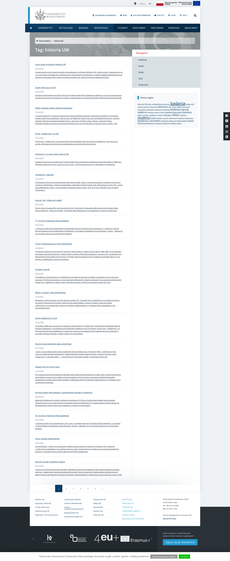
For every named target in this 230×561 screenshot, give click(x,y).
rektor (175, 114)
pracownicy (187, 112)
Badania (83, 27)
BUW (192, 104)
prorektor (145, 115)
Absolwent (191, 27)
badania (177, 103)
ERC (170, 107)
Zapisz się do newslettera (180, 542)
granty (178, 107)
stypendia (159, 118)
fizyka (174, 107)
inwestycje (158, 110)
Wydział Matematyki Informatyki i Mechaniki (156, 123)
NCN (145, 112)
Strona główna (45, 40)
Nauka (141, 66)
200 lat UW (141, 104)
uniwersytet (173, 118)
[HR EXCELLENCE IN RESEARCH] (49, 539)
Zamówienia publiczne (73, 516)
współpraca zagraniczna (169, 121)
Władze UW (39, 499)
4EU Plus (148, 104)
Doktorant (139, 27)
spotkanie (183, 115)
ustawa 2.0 (181, 118)
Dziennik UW (98, 515)
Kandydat (174, 27)
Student (123, 27)
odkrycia (151, 112)
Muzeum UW (127, 507)
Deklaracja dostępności (133, 519)
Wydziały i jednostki (43, 503)
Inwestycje (142, 59)
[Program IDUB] (78, 539)
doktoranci (163, 106)
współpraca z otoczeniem (148, 120)
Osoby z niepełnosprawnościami (73, 508)
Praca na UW (128, 503)
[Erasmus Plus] (135, 539)
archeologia (156, 104)
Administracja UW (42, 511)
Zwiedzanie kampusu (131, 511)
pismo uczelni (159, 112)
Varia (140, 78)
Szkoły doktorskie (42, 507)
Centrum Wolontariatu (73, 503)
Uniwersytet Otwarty (72, 499)
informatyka (150, 110)
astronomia (166, 104)
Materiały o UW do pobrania (46, 515)
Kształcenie (66, 27)
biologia (188, 104)
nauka (140, 112)
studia (153, 118)
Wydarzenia (143, 84)
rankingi (160, 115)
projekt (139, 115)
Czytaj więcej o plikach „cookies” (163, 557)
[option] (49, 539)
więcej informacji (169, 518)
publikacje (153, 115)
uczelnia (165, 118)
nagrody (185, 109)
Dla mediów (98, 507)
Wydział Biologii (182, 121)
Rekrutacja (127, 499)
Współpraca (101, 27)
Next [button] (153, 539)
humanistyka (141, 110)
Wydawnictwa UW (71, 513)
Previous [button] (32, 539)
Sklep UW (97, 503)
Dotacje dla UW (99, 499)
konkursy (175, 109)
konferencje (166, 110)
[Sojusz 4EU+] (106, 539)
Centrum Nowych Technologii (147, 107)
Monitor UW (98, 511)
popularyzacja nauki (173, 112)
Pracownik (157, 27)
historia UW (58, 40)
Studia (141, 72)
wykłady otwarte (176, 123)
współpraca (189, 118)
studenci (143, 117)
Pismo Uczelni (128, 515)
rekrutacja (167, 115)
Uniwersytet (45, 27)
